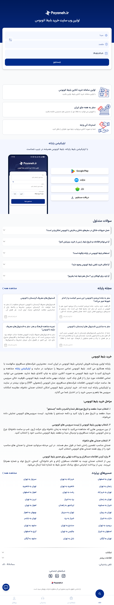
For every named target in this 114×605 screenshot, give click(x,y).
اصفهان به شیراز (105, 531)
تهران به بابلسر (30, 518)
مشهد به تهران (30, 525)
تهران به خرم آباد (105, 492)
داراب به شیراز (106, 518)
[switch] (10, 40)
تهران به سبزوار (67, 512)
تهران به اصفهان (105, 479)
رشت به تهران (68, 492)
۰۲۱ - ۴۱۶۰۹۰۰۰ (8, 564)
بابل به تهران (68, 538)
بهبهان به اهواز (30, 512)
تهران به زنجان (105, 499)
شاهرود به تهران (67, 486)
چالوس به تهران (67, 531)
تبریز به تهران (30, 499)
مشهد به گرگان (30, 538)
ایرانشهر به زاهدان (66, 505)
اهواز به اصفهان (29, 492)
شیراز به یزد (69, 518)
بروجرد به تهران (105, 525)
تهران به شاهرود (29, 486)
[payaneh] (57, 583)
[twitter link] (50, 576)
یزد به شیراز (69, 499)
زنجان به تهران (105, 486)
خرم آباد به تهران (67, 479)
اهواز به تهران (30, 505)
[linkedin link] (57, 576)
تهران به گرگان (106, 538)
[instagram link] (63, 576)
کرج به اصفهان (30, 531)
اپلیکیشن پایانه (22, 368)
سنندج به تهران (67, 525)
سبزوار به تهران (29, 479)
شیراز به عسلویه (105, 505)
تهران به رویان (106, 512)
